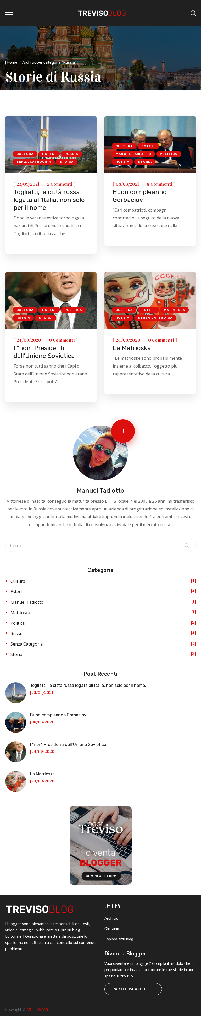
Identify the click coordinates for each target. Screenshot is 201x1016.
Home (12, 62)
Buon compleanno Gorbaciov (58, 714)
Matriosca (174, 310)
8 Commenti (159, 184)
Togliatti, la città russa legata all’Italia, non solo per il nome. (49, 199)
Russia (71, 154)
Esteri (49, 154)
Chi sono (111, 929)
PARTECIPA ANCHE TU (133, 989)
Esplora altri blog (118, 939)
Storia (67, 162)
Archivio (111, 918)
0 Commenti (62, 340)
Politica (168, 154)
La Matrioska (132, 348)
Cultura (25, 154)
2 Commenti (59, 184)
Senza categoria (33, 162)
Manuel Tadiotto (133, 154)
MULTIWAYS (37, 1009)
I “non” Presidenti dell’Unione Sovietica (68, 744)
